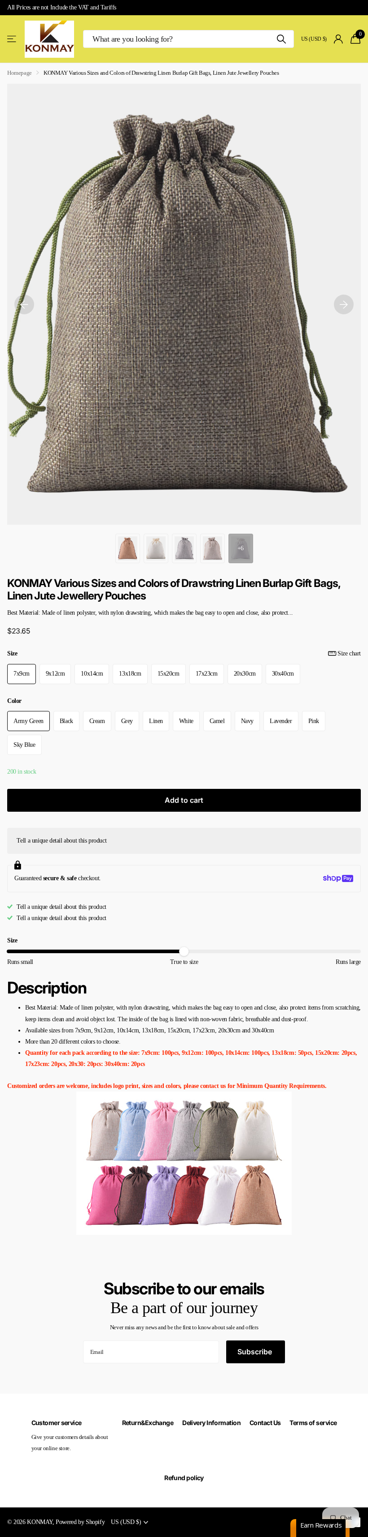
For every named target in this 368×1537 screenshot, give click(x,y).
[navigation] (24, 304)
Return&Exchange (148, 1422)
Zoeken (281, 39)
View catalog (12, 39)
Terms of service (313, 1422)
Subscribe (255, 1351)
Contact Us (265, 1422)
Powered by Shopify (80, 1521)
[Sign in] (338, 39)
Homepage (19, 72)
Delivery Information (211, 1422)
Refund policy (184, 1477)
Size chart (349, 653)
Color (14, 700)
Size (184, 653)
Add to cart (184, 800)
